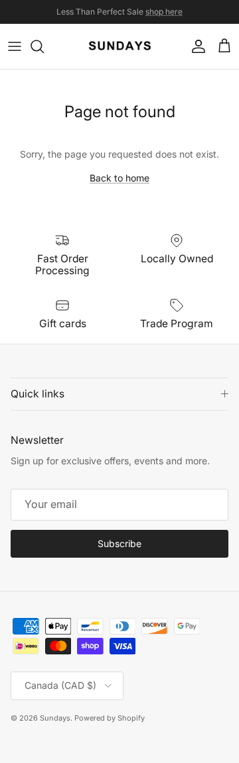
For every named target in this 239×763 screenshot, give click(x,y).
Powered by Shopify (109, 718)
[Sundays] (119, 46)
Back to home (119, 177)
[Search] (43, 46)
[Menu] (14, 46)
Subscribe (119, 543)
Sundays (55, 718)
